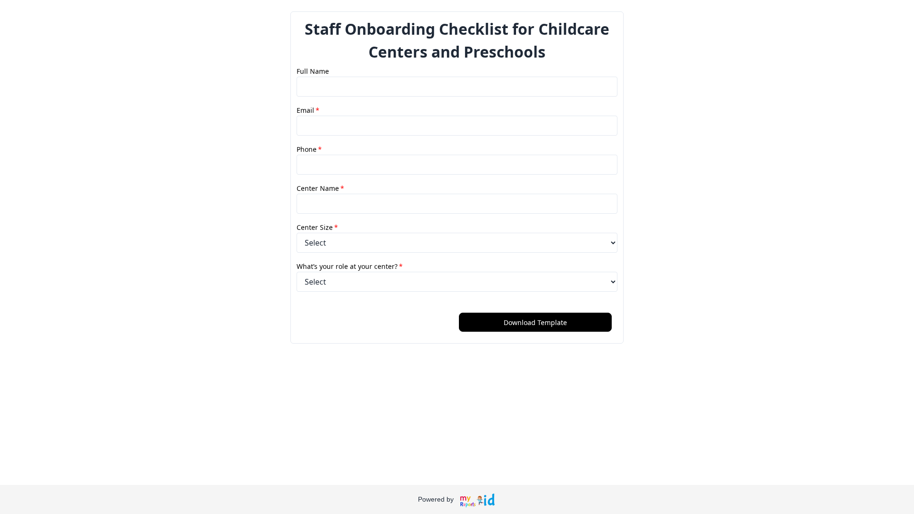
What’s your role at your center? (350, 266)
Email (308, 110)
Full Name (313, 71)
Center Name (320, 188)
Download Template (535, 322)
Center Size (317, 227)
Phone (309, 149)
